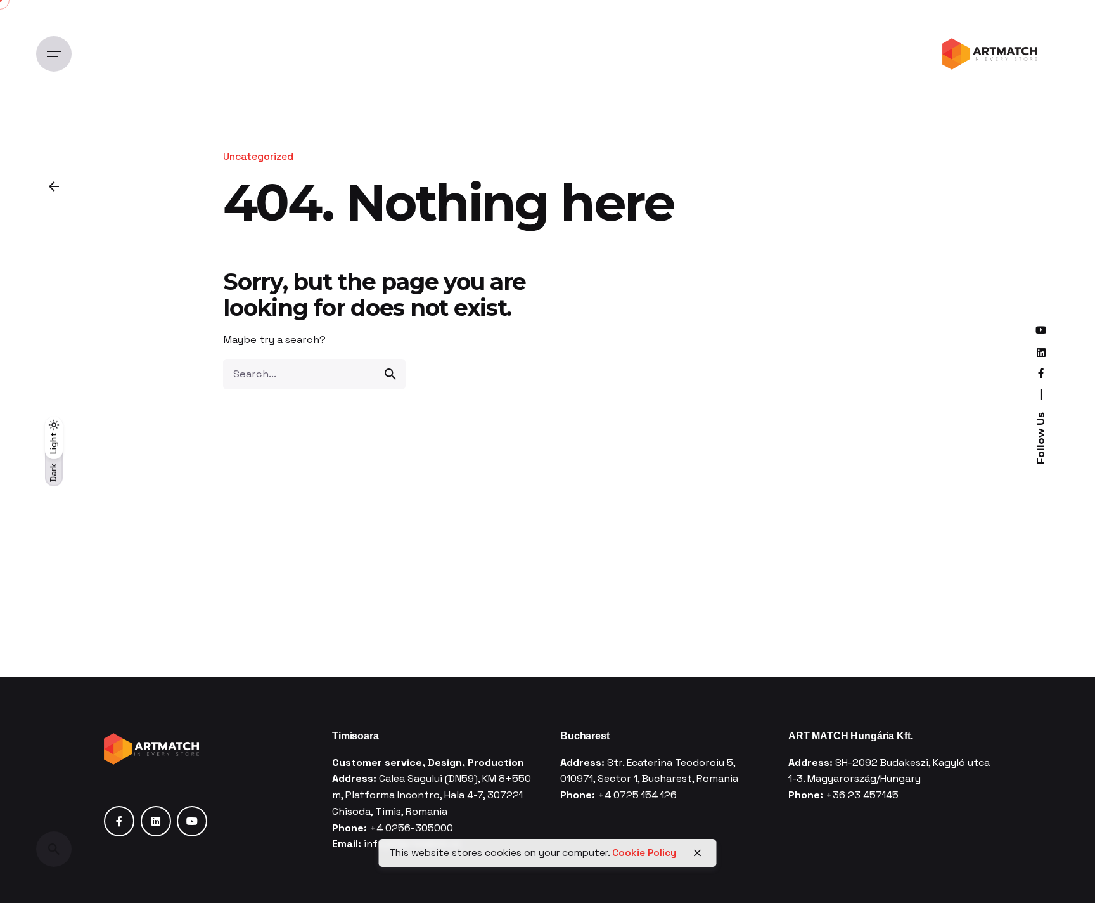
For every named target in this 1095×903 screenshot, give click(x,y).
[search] (390, 374)
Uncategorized (258, 156)
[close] (697, 853)
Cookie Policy (644, 853)
